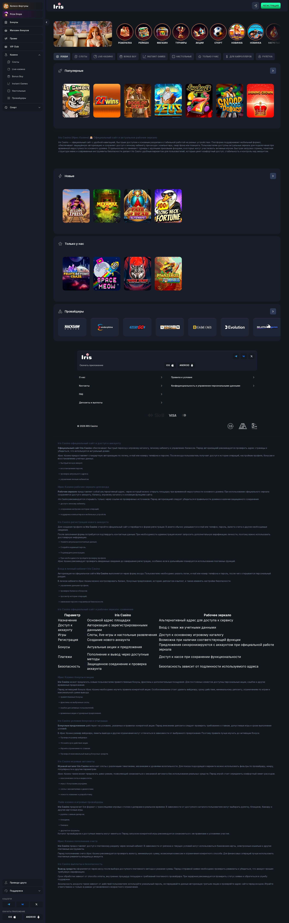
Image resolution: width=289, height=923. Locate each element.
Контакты (84, 385)
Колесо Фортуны (19, 6)
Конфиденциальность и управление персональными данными (205, 385)
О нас (82, 377)
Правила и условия (181, 377)
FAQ (81, 394)
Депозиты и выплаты (91, 402)
